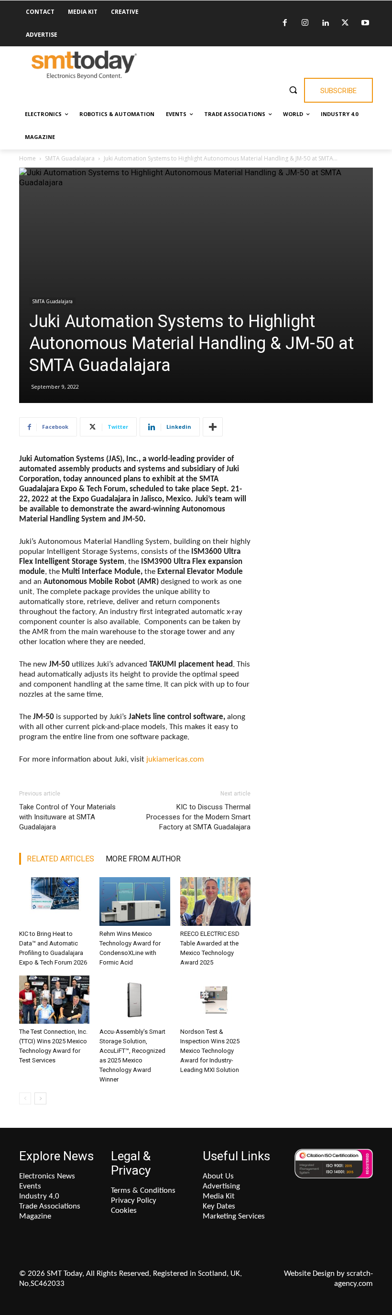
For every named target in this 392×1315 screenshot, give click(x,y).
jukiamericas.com (175, 759)
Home (27, 158)
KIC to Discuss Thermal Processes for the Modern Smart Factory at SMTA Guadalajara (198, 817)
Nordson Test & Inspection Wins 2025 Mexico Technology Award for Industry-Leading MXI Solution (210, 1050)
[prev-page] (25, 1098)
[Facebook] (285, 23)
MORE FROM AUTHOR (143, 858)
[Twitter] (345, 23)
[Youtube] (365, 23)
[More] (213, 426)
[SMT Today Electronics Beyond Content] (84, 65)
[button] (293, 89)
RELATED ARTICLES (60, 858)
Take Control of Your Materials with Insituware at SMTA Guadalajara (67, 817)
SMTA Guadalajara (70, 158)
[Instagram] (305, 23)
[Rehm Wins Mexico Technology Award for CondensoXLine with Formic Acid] (134, 901)
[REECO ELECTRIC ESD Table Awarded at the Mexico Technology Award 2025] (215, 901)
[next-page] (40, 1098)
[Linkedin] (325, 23)
